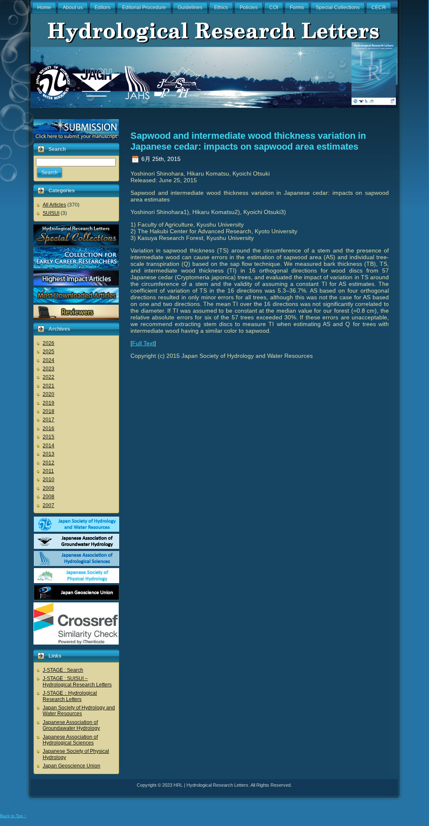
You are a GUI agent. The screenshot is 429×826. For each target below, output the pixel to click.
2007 (48, 505)
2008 (48, 497)
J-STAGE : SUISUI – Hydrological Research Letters (77, 681)
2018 (48, 411)
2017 (48, 420)
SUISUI (51, 213)
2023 (48, 369)
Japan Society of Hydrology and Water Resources (79, 710)
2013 (48, 454)
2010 (48, 479)
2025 (48, 351)
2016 (48, 428)
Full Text (143, 343)
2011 (48, 471)
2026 (48, 343)
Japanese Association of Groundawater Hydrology (71, 725)
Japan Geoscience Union (71, 766)
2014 (48, 446)
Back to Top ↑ (13, 815)
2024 (48, 360)
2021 (48, 386)
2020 (48, 394)
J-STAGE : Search (63, 670)
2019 (48, 403)
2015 (48, 437)
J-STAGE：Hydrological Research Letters (70, 696)
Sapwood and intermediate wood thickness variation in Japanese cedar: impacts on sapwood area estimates (248, 141)
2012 (48, 463)
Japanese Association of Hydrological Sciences (70, 740)
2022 (48, 377)
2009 (48, 488)
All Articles (54, 205)
